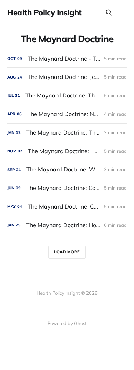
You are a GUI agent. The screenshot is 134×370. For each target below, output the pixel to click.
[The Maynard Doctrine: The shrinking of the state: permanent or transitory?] (67, 95)
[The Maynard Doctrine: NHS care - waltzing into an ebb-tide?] (67, 114)
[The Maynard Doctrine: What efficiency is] (67, 169)
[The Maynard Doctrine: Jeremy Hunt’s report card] (67, 77)
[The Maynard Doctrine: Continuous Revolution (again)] (67, 188)
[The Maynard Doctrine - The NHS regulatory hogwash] (67, 59)
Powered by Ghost (67, 323)
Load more (67, 251)
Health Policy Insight (44, 12)
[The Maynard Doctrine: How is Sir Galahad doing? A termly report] (67, 225)
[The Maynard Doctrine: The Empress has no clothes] (67, 133)
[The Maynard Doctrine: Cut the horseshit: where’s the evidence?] (67, 207)
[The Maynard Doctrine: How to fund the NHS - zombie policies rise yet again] (67, 151)
